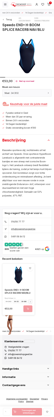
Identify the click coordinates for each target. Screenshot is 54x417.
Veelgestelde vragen (18, 347)
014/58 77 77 (17, 221)
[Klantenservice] (29, 341)
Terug (9, 19)
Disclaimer (34, 399)
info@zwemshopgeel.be (23, 229)
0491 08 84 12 (18, 236)
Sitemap (29, 401)
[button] (30, 301)
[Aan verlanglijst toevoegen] (30, 268)
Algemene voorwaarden (17, 399)
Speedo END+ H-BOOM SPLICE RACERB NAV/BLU (17, 291)
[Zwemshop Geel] (21, 4)
